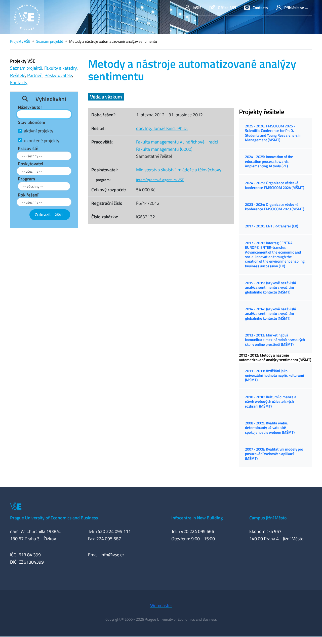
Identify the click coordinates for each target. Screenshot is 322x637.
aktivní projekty (38, 130)
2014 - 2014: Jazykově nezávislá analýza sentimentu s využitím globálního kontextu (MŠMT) (270, 313)
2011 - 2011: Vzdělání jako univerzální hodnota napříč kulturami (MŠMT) (274, 375)
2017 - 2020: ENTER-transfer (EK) (271, 226)
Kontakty (18, 82)
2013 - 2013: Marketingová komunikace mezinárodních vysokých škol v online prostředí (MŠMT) (275, 339)
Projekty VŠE (20, 41)
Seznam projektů (49, 41)
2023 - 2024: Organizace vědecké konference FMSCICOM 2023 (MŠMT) (274, 207)
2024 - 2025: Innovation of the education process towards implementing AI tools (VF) (269, 161)
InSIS (197, 8)
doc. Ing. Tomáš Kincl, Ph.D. (162, 128)
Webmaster (161, 605)
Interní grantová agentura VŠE (160, 180)
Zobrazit (49, 214)
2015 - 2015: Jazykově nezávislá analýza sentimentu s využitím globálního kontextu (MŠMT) (270, 287)
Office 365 (227, 8)
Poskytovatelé (58, 75)
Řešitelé (17, 75)
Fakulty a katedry (60, 68)
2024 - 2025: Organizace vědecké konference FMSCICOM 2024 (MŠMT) (274, 185)
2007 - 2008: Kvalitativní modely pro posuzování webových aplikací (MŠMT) (274, 453)
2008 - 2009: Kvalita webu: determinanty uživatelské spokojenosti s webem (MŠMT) (270, 427)
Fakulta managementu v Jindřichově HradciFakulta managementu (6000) (177, 145)
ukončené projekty (41, 140)
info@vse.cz (112, 554)
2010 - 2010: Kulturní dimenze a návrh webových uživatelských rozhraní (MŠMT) (270, 401)
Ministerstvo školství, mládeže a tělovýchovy (178, 169)
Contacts (260, 8)
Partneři (35, 75)
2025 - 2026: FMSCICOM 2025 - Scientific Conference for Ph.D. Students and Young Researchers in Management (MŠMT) (273, 133)
